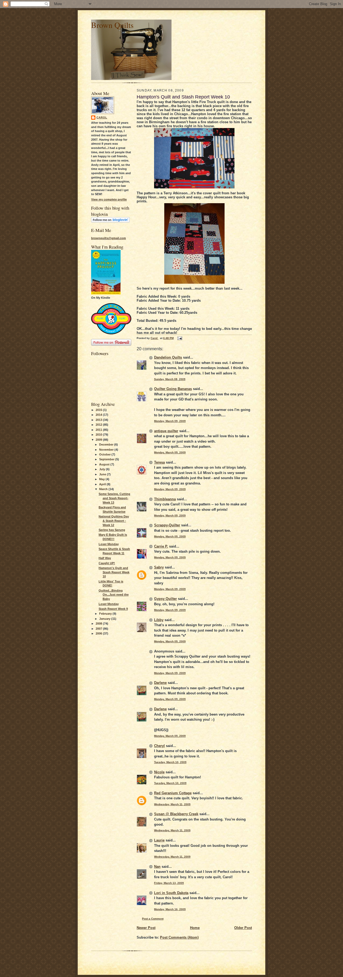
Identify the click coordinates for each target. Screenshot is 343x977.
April (103, 484)
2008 (99, 623)
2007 (99, 628)
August (104, 464)
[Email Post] (179, 338)
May (102, 479)
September (107, 459)
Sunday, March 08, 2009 (169, 379)
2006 (99, 633)
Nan (157, 867)
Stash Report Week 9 (113, 608)
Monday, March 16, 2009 (170, 909)
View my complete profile (109, 199)
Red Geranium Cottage (173, 793)
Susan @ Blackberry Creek (176, 814)
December (106, 444)
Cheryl (159, 746)
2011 (99, 429)
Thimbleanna (165, 499)
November (106, 449)
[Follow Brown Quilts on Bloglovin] (110, 221)
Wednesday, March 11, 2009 (172, 804)
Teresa (159, 462)
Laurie (159, 840)
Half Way (105, 558)
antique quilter (166, 431)
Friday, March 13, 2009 (169, 882)
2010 (99, 434)
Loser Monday (109, 544)
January (105, 618)
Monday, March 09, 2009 (170, 421)
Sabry (159, 567)
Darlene (160, 683)
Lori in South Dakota (171, 893)
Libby (158, 620)
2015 (99, 409)
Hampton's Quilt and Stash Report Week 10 (114, 572)
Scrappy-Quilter (167, 525)
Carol (101, 117)
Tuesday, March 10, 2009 (170, 762)
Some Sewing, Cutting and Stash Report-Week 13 (114, 498)
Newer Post (146, 928)
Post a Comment (152, 918)
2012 (99, 424)
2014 (99, 414)
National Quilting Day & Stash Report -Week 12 (114, 520)
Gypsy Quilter (165, 599)
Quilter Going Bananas (173, 389)
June (103, 474)
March (104, 489)
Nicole (159, 772)
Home (195, 928)
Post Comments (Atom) (179, 937)
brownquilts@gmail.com (108, 238)
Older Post (243, 928)
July (102, 469)
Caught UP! (107, 563)
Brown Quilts (112, 25)
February (106, 613)
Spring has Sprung (112, 529)
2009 (99, 439)
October (105, 454)
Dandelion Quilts (168, 357)
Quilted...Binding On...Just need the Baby (114, 594)
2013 (99, 419)
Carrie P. (161, 546)
